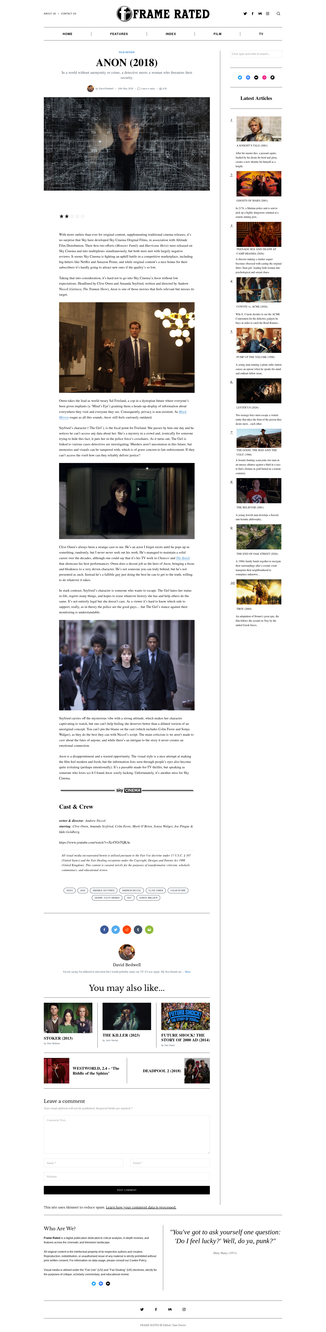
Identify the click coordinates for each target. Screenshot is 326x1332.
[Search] (278, 13)
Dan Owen (170, 1045)
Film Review (127, 52)
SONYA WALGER (148, 898)
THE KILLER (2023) (121, 1035)
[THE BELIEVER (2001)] (259, 490)
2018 (82, 890)
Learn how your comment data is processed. (141, 1207)
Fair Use (90, 1269)
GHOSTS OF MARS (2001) (252, 200)
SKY (129, 898)
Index (171, 34)
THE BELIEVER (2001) (250, 507)
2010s (69, 890)
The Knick (183, 558)
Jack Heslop (112, 1040)
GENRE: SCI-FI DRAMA (107, 898)
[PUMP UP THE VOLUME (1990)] (259, 340)
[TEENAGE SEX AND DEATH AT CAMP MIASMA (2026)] (259, 234)
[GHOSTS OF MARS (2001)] (259, 183)
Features (119, 34)
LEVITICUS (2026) (248, 407)
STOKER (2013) (58, 1038)
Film (218, 34)
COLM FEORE (178, 890)
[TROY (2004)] (259, 592)
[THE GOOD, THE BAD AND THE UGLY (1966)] (259, 438)
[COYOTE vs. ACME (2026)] (259, 289)
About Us (50, 13)
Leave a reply (148, 88)
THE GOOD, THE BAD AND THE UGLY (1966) (257, 452)
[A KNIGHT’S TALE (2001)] (259, 128)
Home (68, 34)
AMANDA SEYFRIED (104, 890)
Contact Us (68, 13)
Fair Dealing (117, 1269)
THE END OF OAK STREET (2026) (257, 553)
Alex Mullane (53, 1043)
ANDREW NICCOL (131, 890)
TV (261, 34)
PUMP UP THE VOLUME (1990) (256, 357)
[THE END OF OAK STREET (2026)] (259, 537)
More (188, 971)
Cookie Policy (138, 1260)
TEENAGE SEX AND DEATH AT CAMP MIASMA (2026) (256, 251)
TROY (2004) (244, 608)
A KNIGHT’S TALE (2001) (252, 145)
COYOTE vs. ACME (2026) (252, 306)
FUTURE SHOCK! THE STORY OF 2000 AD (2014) (185, 1037)
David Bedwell (106, 88)
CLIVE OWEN (156, 890)
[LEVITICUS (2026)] (259, 390)
